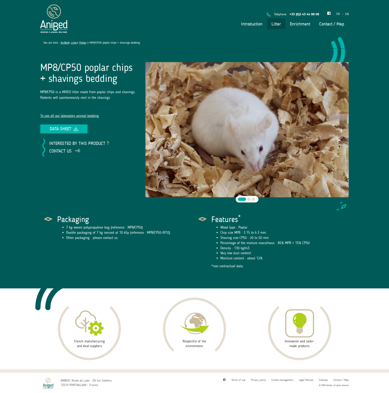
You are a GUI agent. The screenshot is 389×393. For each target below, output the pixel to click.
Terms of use (238, 380)
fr (338, 14)
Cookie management (282, 380)
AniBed (65, 42)
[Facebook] (329, 13)
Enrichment (300, 24)
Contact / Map (331, 24)
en (347, 14)
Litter (276, 24)
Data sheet (60, 128)
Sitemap (323, 380)
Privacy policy (258, 380)
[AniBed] (54, 18)
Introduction (251, 24)
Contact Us (60, 151)
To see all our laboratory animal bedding (69, 116)
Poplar (82, 42)
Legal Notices (306, 380)
